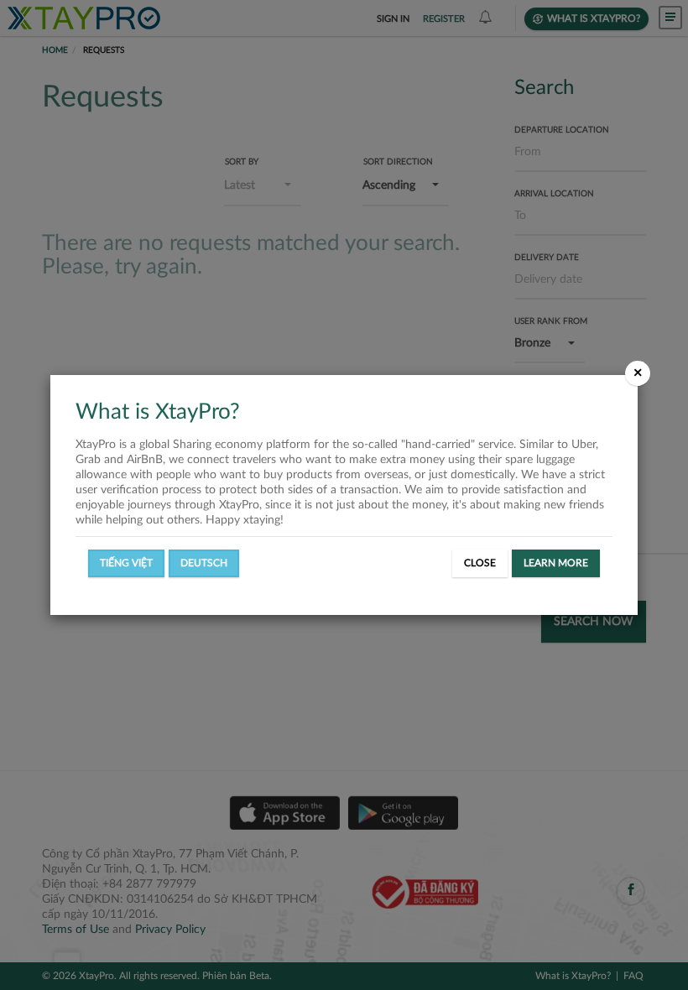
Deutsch (203, 563)
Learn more (556, 563)
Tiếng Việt (126, 563)
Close (480, 563)
